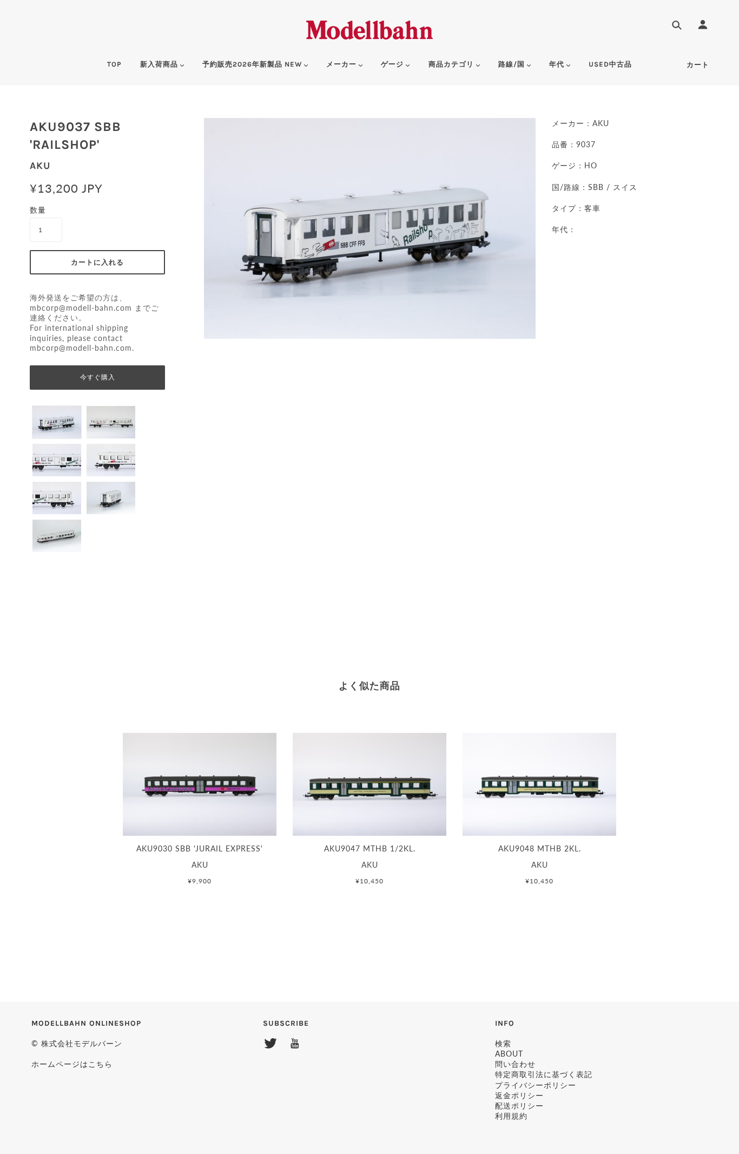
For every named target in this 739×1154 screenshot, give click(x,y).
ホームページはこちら (72, 1063)
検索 (503, 1043)
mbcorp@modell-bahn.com (81, 308)
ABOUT (509, 1053)
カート (698, 65)
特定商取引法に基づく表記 (543, 1074)
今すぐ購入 (97, 377)
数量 (38, 209)
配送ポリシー (519, 1105)
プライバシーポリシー (535, 1085)
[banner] (369, 28)
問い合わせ (515, 1063)
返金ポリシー (519, 1095)
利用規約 (511, 1115)
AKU (40, 166)
